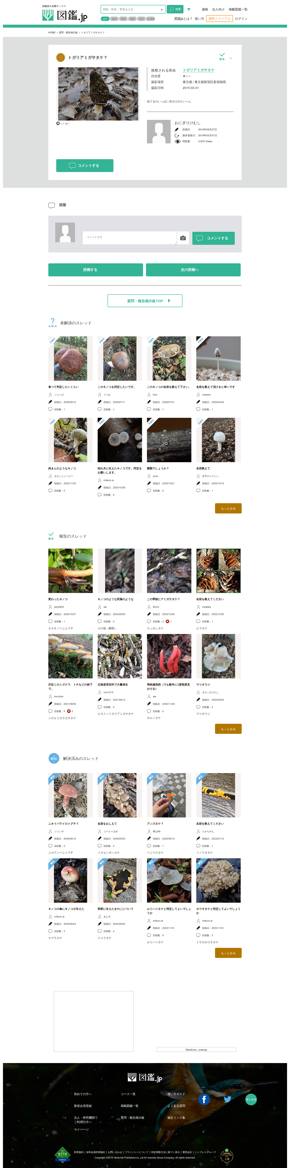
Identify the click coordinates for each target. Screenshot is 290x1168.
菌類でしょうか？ (158, 468)
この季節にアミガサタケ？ (163, 599)
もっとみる (228, 508)
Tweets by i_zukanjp (196, 1049)
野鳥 (123, 18)
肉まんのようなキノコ (62, 468)
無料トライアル (220, 18)
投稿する (90, 270)
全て (105, 18)
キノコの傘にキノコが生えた (66, 908)
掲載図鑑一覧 (238, 9)
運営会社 (187, 1152)
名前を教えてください (210, 599)
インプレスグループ (205, 1152)
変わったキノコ (58, 599)
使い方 (199, 18)
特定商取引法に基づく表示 (165, 1152)
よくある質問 (176, 1105)
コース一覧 (128, 1094)
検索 (178, 9)
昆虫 (141, 18)
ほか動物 (150, 18)
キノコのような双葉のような (116, 599)
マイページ (81, 1129)
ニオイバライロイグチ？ (63, 823)
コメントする (88, 165)
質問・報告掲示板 (68, 32)
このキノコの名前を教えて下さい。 (169, 386)
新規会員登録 (83, 1105)
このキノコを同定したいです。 (117, 386)
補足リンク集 (176, 1117)
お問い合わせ (115, 1152)
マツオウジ (203, 684)
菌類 (132, 18)
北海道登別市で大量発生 (113, 684)
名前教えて (203, 468)
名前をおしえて (107, 823)
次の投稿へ (190, 270)
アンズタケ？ (155, 823)
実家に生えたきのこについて (116, 908)
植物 (114, 18)
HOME (51, 32)
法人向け (218, 9)
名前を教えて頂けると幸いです (215, 386)
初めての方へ (83, 1094)
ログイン (241, 18)
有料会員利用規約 (95, 1152)
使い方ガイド (176, 1094)
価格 (205, 9)
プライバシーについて (137, 1152)
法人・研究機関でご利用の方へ (86, 1119)
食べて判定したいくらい (63, 386)
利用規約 (78, 1152)
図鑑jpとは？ (183, 18)
